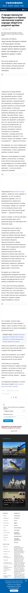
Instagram (10, 428)
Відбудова (6, 518)
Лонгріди (16, 530)
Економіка (6, 523)
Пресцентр (16, 5)
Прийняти (14, 590)
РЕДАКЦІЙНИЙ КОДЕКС (7, 576)
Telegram (4, 428)
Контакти (6, 549)
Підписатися (8, 420)
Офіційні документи (17, 539)
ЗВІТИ (5, 573)
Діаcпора (6, 537)
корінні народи (20, 191)
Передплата (7, 551)
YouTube (18, 428)
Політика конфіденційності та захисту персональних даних (8, 568)
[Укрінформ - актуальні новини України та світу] (14, 3)
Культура (6, 535)
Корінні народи (5, 393)
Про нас (6, 546)
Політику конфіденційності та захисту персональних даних (14, 586)
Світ (5, 527)
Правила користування (7, 557)
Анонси (22, 5)
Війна (5, 515)
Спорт (5, 540)
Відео (15, 523)
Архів (3, 390)
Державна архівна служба (12, 390)
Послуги (5, 5)
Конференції (17, 536)
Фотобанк (10, 5)
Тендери (6, 560)
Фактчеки (6, 525)
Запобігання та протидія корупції (8, 563)
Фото (15, 520)
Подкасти (17, 513)
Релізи (16, 542)
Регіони (5, 530)
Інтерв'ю (16, 518)
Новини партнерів (17, 533)
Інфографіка (17, 527)
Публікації (17, 515)
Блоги (16, 525)
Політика (6, 520)
